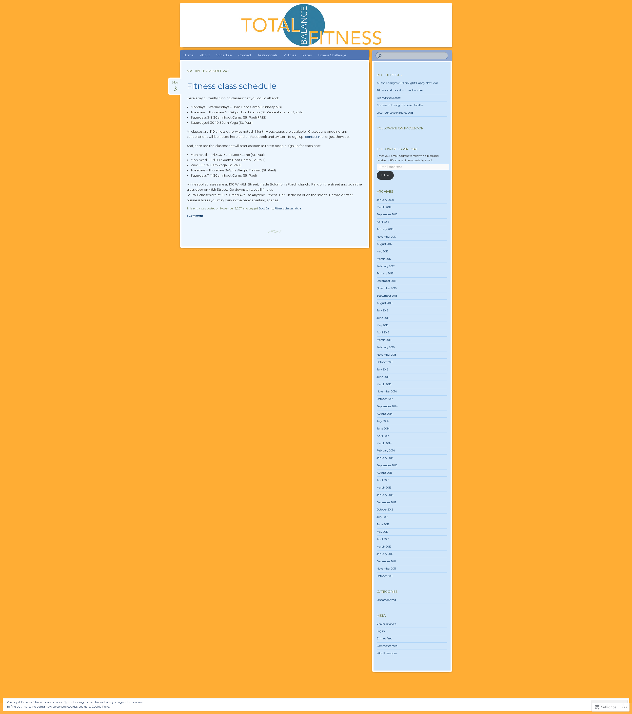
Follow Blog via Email (397, 149)
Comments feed (387, 646)
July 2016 (382, 310)
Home (188, 55)
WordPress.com (387, 653)
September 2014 (387, 406)
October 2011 (385, 576)
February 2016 (386, 347)
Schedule (224, 55)
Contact (244, 55)
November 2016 (386, 288)
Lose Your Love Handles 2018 (395, 112)
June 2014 (383, 428)
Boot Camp (266, 208)
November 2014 (387, 391)
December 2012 (386, 502)
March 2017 (384, 259)
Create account (386, 623)
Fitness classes (284, 208)
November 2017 (386, 236)
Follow (385, 175)
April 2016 (383, 332)
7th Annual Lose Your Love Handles (400, 90)
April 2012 (383, 539)
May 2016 (382, 325)
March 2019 (384, 207)
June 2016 (383, 318)
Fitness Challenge (332, 55)
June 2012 (383, 524)
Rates (307, 55)
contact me (314, 137)
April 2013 (383, 480)
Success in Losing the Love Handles (400, 105)
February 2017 (386, 266)
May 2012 (382, 531)
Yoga (298, 208)
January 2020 (385, 200)
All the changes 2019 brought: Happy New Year (407, 83)
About (205, 55)
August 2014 (385, 413)
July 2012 (382, 517)
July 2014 (383, 421)
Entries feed (384, 638)
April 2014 (383, 436)
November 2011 (386, 568)
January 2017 (385, 273)
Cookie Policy (101, 706)
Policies (290, 55)
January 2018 (385, 229)
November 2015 (386, 354)
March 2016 (384, 340)
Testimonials (267, 55)
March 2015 (384, 384)
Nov (175, 84)
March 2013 (384, 487)
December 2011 (386, 561)
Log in (381, 631)
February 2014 (386, 450)
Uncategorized (386, 600)
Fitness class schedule (231, 86)
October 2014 (385, 399)
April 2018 (383, 222)
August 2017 (384, 244)
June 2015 (383, 377)
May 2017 (382, 251)
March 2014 (384, 443)
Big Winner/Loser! (389, 98)
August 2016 (384, 303)
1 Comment (195, 215)
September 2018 (387, 214)
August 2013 (384, 472)
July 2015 (382, 369)
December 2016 (386, 281)
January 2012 (385, 554)
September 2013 (387, 465)
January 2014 (385, 458)
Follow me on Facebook (400, 128)
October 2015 (385, 362)
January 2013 (385, 495)
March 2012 (384, 546)
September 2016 (387, 295)
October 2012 (385, 509)
